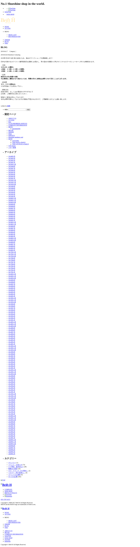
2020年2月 (11, 218)
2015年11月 (12, 300)
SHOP (10, 139)
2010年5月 (11, 430)
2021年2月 (11, 196)
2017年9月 (11, 258)
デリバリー (12, 463)
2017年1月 (11, 272)
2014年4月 (11, 338)
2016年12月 (12, 274)
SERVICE (11, 135)
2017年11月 (12, 254)
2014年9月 (11, 328)
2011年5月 (11, 408)
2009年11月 (12, 442)
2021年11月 (12, 182)
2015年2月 (11, 318)
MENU (10, 127)
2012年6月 (11, 382)
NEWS (7, 26)
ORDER (7, 40)
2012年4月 (11, 386)
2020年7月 (11, 208)
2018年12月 (12, 238)
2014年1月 (11, 344)
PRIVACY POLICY (11, 493)
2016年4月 (11, 290)
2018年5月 (11, 248)
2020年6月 (11, 210)
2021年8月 (11, 188)
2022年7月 (11, 168)
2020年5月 (11, 212)
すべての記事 (13, 477)
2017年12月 (12, 252)
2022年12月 (12, 164)
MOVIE (10, 130)
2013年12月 (12, 346)
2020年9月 (11, 204)
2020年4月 (11, 214)
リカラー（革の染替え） (16, 473)
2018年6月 (11, 246)
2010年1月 (11, 438)
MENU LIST (12, 35)
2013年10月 (12, 350)
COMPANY (8, 489)
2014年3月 (11, 340)
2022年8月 (11, 166)
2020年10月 (12, 202)
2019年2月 (11, 236)
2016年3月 (11, 292)
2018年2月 (11, 250)
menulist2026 (16, 128)
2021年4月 (11, 192)
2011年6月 (11, 406)
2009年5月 (11, 452)
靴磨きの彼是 (13, 469)
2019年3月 (11, 234)
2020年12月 (12, 198)
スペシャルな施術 (14, 475)
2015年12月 (12, 298)
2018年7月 (11, 244)
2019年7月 (11, 228)
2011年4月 (11, 410)
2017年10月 (12, 256)
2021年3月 (11, 194)
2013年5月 (11, 360)
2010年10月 (12, 420)
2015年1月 (11, 320)
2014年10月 (12, 326)
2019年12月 (12, 222)
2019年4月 (11, 232)
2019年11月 (12, 224)
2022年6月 (11, 170)
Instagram (7, 541)
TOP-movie (12, 146)
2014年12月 (12, 322)
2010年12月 (12, 416)
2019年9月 (11, 226)
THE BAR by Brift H (18, 142)
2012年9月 (11, 376)
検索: (6, 109)
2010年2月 (11, 436)
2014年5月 (11, 336)
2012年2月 (11, 390)
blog (9, 122)
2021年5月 (11, 190)
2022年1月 (11, 178)
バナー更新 (12, 147)
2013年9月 (11, 352)
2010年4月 (11, 432)
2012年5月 (11, 384)
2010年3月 (11, 434)
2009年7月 (11, 448)
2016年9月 (11, 280)
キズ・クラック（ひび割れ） (18, 471)
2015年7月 (11, 308)
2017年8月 (11, 260)
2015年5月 (11, 312)
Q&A (6, 43)
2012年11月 (12, 372)
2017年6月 (11, 264)
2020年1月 (11, 220)
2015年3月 (11, 316)
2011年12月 (12, 394)
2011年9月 (11, 400)
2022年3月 (11, 176)
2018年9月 (11, 242)
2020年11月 (12, 200)
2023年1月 (11, 162)
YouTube (7, 539)
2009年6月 (11, 450)
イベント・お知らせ (15, 465)
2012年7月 (11, 380)
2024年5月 (11, 156)
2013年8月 (11, 354)
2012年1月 (11, 392)
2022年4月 (11, 174)
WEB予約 (8, 536)
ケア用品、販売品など (16, 467)
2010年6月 (11, 428)
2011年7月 (11, 404)
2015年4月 (11, 314)
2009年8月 (11, 446)
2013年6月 (11, 358)
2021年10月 (12, 184)
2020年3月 (11, 216)
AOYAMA (15, 140)
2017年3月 (11, 270)
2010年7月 (11, 426)
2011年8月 (11, 402)
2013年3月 (11, 364)
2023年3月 (11, 158)
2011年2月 (11, 414)
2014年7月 (11, 332)
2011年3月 (11, 412)
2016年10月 (12, 278)
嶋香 (8, 106)
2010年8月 (11, 424)
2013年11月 (12, 348)
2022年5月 (11, 172)
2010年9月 (11, 422)
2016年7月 (11, 284)
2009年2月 (11, 454)
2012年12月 (12, 370)
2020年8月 (11, 206)
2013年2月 (11, 366)
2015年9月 (11, 304)
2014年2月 (11, 342)
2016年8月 (11, 282)
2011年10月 (12, 398)
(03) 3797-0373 (5, 499)
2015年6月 (11, 310)
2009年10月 (12, 444)
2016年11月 (12, 276)
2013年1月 (11, 368)
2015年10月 (12, 302)
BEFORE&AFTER (14, 36)
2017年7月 (11, 262)
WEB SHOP (8, 491)
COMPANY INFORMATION (17, 125)
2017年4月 (11, 268)
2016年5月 (11, 288)
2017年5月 (11, 266)
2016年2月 (11, 294)
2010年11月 (12, 418)
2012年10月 (12, 374)
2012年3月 (11, 388)
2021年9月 (11, 186)
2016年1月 (11, 296)
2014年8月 (11, 330)
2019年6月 (11, 230)
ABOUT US (12, 118)
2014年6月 (11, 334)
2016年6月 (11, 286)
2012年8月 (11, 378)
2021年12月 (12, 180)
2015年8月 (11, 306)
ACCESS (7, 28)
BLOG (7, 41)
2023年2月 (11, 160)
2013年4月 (11, 362)
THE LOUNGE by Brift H (20, 144)
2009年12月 (12, 440)
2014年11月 (12, 324)
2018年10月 (12, 240)
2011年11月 (12, 396)
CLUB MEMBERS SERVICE (17, 123)
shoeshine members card (15, 137)
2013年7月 (11, 356)
